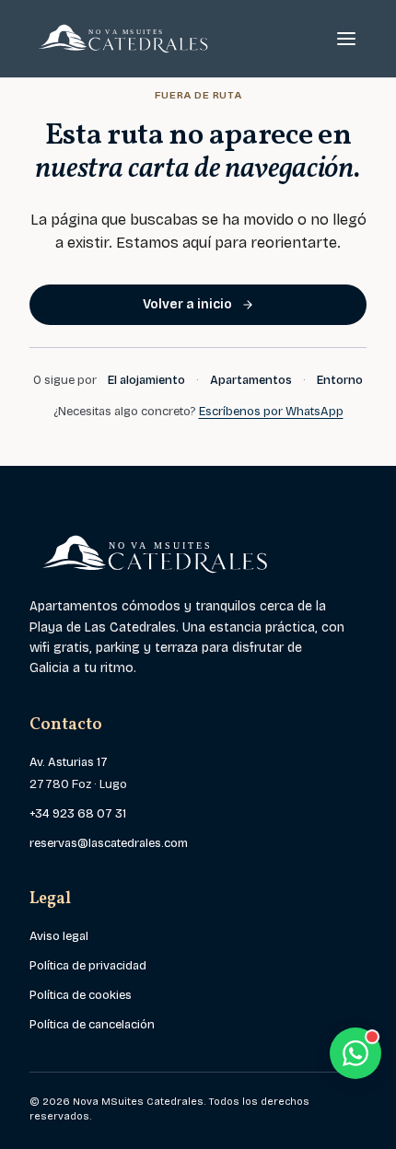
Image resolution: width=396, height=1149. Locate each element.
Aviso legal (58, 936)
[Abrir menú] (346, 38)
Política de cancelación (92, 1024)
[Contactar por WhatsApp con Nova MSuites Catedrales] (355, 1053)
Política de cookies (80, 995)
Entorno (340, 380)
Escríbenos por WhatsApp (271, 411)
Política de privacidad (87, 965)
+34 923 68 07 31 (77, 814)
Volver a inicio (187, 304)
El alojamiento (146, 380)
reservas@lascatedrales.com (108, 843)
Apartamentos (251, 380)
